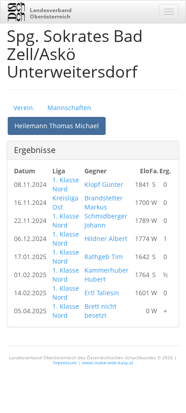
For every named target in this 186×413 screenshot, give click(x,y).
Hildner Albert (105, 238)
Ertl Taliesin (101, 292)
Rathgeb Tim (103, 256)
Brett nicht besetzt (100, 311)
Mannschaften (69, 107)
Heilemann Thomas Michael (56, 125)
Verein (23, 107)
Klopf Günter (103, 184)
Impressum (65, 362)
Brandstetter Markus (103, 202)
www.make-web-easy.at (108, 362)
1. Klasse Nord (65, 184)
